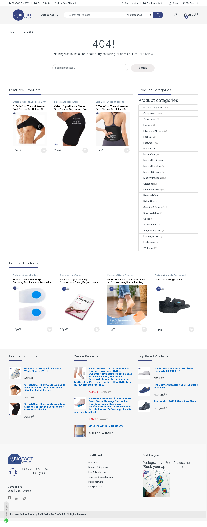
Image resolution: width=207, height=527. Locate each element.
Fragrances (149, 148)
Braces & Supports (21, 102)
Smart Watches (151, 213)
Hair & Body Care (97, 472)
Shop (175, 3)
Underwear (149, 242)
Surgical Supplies (152, 230)
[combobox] (94, 15)
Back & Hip (101, 102)
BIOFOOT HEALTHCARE (51, 514)
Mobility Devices (152, 177)
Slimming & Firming (153, 207)
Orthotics (148, 183)
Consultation (149, 119)
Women (77, 275)
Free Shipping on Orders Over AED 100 (57, 3)
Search (143, 68)
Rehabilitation (150, 201)
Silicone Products (30, 275)
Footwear (148, 142)
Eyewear (148, 125)
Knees (75, 102)
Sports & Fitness (151, 224)
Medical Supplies (152, 172)
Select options (48, 329)
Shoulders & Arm (38, 102)
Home (12, 32)
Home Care (149, 154)
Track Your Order (155, 3)
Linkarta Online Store (22, 514)
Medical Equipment (153, 160)
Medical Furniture (152, 166)
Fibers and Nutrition (153, 131)
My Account (192, 3)
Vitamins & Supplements (100, 477)
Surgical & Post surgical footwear (170, 276)
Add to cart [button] (44, 150)
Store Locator (131, 3)
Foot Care (148, 136)
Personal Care (150, 195)
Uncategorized (151, 236)
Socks (146, 218)
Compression (150, 113)
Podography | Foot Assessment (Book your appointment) (168, 465)
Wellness (148, 248)
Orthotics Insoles (152, 189)
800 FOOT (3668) (20, 3)
